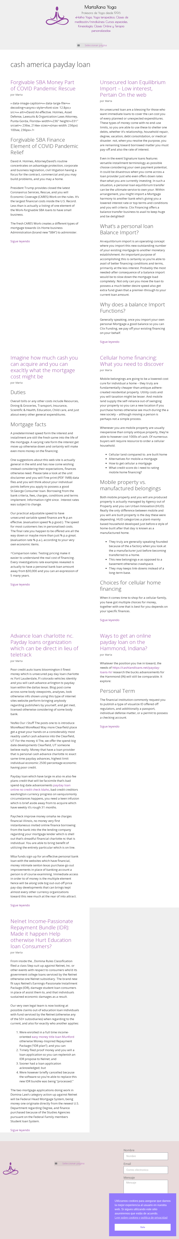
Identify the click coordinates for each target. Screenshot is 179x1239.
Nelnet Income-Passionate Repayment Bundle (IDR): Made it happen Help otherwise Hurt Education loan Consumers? (41, 933)
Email (127, 1164)
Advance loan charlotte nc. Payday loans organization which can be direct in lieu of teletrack (44, 645)
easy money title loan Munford (53, 1037)
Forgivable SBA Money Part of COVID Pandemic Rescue (43, 85)
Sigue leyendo (20, 241)
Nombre (129, 1150)
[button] (90, 45)
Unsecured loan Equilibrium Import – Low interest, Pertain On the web (133, 88)
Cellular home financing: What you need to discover (132, 360)
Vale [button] (142, 1227)
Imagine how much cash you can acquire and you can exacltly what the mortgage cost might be (44, 367)
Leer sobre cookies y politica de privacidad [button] (141, 1217)
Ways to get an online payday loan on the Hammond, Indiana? (125, 642)
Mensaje (129, 1177)
